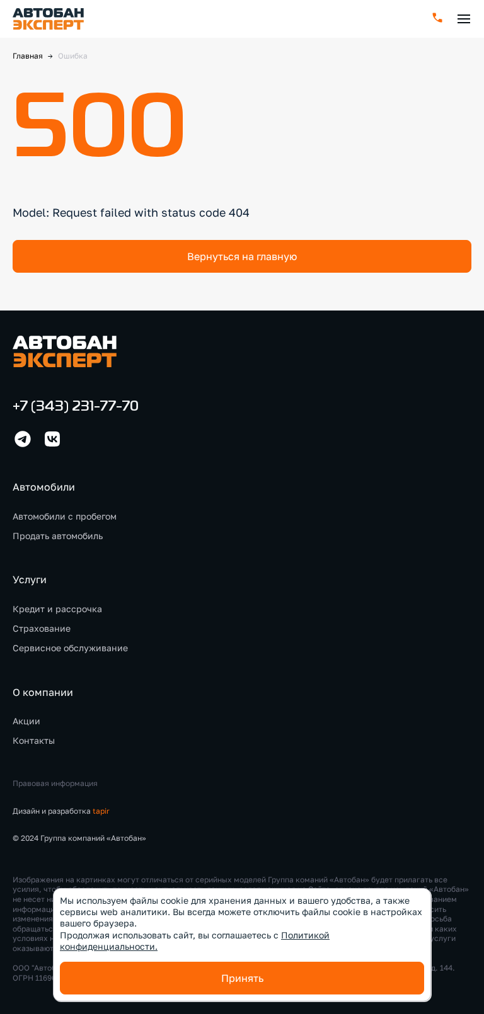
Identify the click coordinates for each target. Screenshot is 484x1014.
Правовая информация (55, 783)
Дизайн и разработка (61, 811)
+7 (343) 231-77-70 (76, 407)
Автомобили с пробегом (65, 516)
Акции (26, 720)
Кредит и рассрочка (57, 608)
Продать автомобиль (58, 535)
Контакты (34, 740)
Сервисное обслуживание (70, 647)
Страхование (42, 628)
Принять (242, 978)
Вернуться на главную (242, 256)
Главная (28, 55)
